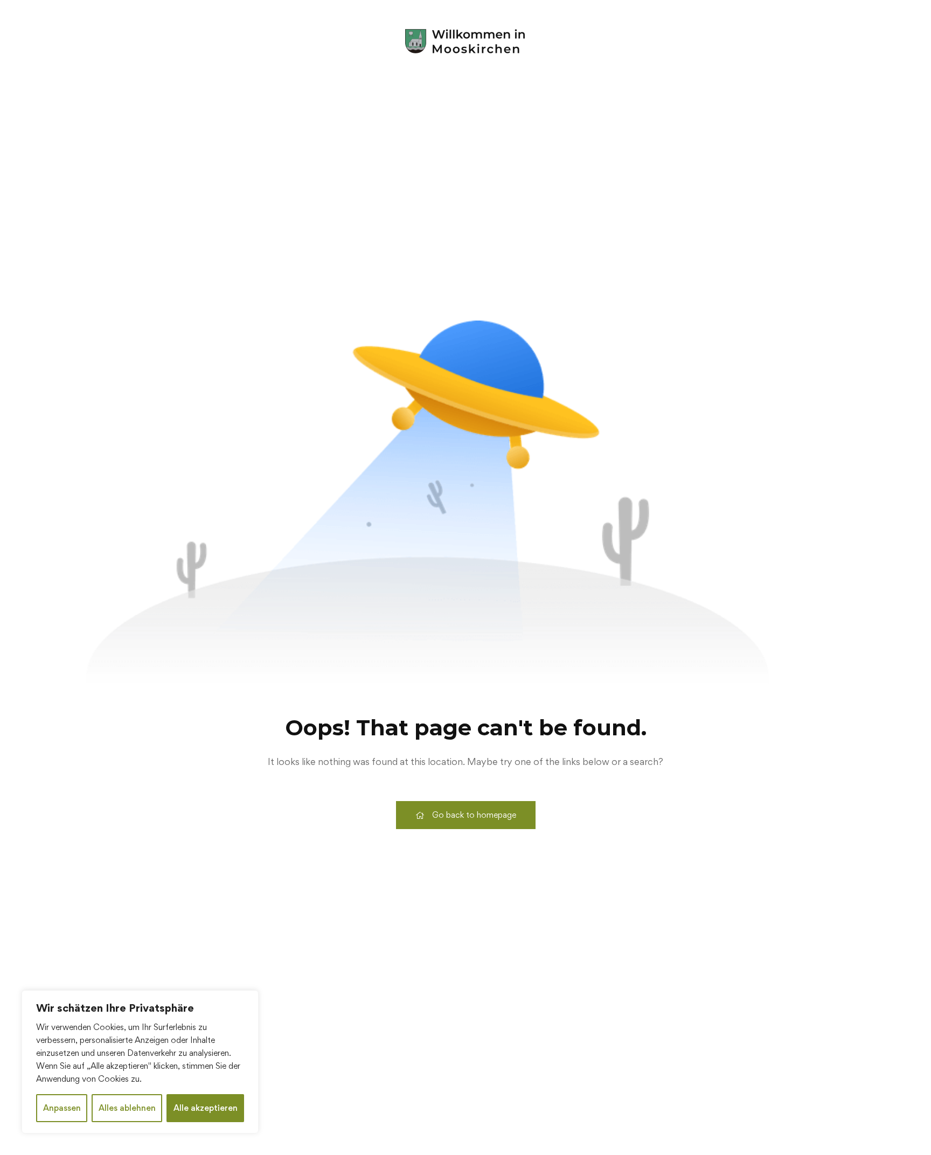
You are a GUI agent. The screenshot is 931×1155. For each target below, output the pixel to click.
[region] (140, 1061)
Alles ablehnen (127, 1108)
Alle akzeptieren (205, 1108)
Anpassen (62, 1108)
